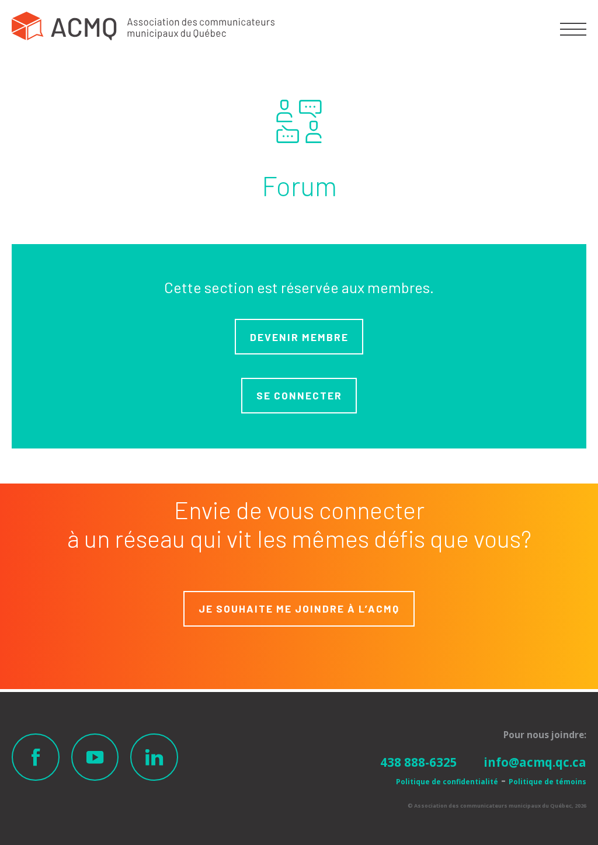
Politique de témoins (547, 782)
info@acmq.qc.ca (535, 762)
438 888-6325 (418, 762)
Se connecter (299, 395)
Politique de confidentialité (447, 782)
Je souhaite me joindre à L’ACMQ (299, 608)
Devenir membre (299, 337)
